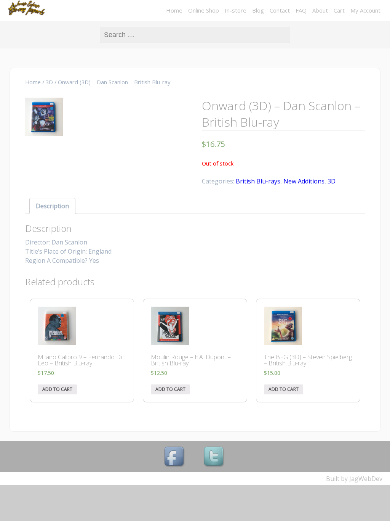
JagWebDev (365, 478)
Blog (258, 10)
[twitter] (215, 457)
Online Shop (203, 10)
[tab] (52, 206)
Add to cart (57, 389)
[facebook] (175, 457)
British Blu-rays (258, 181)
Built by (337, 478)
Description (52, 206)
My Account (365, 10)
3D (49, 82)
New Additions (303, 181)
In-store (235, 10)
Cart (339, 10)
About (320, 10)
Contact (280, 10)
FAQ (301, 10)
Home (174, 10)
